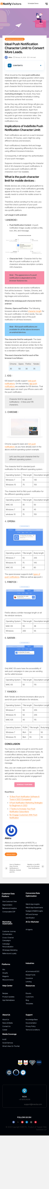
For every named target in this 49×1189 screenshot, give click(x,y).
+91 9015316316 (24, 1099)
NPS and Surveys (32, 914)
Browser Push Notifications (14, 39)
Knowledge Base (32, 1019)
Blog (27, 1000)
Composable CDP (8, 912)
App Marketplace (8, 1000)
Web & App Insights (33, 904)
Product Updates (8, 997)
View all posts (11, 854)
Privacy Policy (31, 1026)
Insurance (29, 978)
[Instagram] (31, 1122)
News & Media (7, 1023)
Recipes (5, 993)
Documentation (31, 1023)
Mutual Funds (30, 975)
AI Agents (29, 929)
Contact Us (6, 1026)
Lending (29, 982)
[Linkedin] (26, 1122)
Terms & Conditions (33, 1030)
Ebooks (28, 993)
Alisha (10, 57)
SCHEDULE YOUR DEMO (24, 784)
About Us (5, 1019)
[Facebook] (13, 1122)
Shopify (5, 973)
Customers (30, 997)
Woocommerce (7, 980)
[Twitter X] (18, 1122)
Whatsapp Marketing (9, 950)
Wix (3, 969)
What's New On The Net (11, 1046)
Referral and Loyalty (9, 953)
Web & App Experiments (34, 908)
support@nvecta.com (33, 1104)
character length (35, 311)
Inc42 (4, 1039)
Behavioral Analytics (9, 908)
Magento (5, 976)
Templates (29, 1004)
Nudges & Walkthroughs (34, 911)
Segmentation (7, 905)
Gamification (30, 918)
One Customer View (9, 901)
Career (4, 1030)
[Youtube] (22, 1122)
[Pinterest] (35, 1122)
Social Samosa (7, 1043)
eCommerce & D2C (32, 971)
